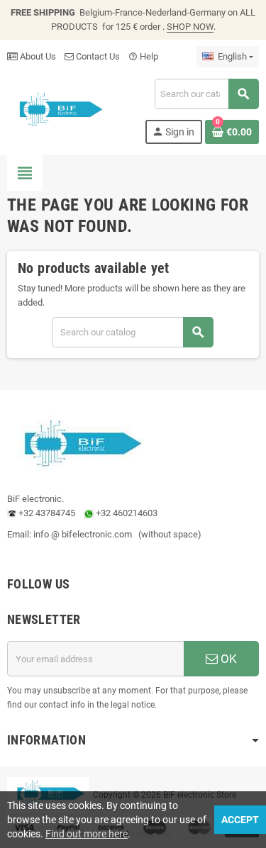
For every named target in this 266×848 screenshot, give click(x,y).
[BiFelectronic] (57, 110)
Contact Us (97, 56)
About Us (37, 56)
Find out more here (86, 833)
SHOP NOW (190, 26)
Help (143, 56)
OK (227, 659)
